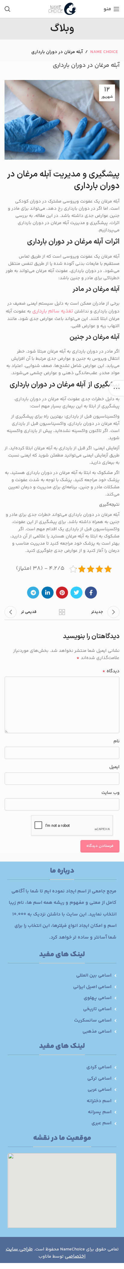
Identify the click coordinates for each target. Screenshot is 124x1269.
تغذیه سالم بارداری (52, 311)
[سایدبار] (116, 388)
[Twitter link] (76, 593)
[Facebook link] (91, 593)
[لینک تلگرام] (33, 593)
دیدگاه (110, 671)
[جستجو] (8, 9)
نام (116, 741)
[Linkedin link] (48, 593)
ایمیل (114, 767)
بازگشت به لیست (62, 612)
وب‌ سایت (110, 792)
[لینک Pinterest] (62, 593)
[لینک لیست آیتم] (62, 975)
